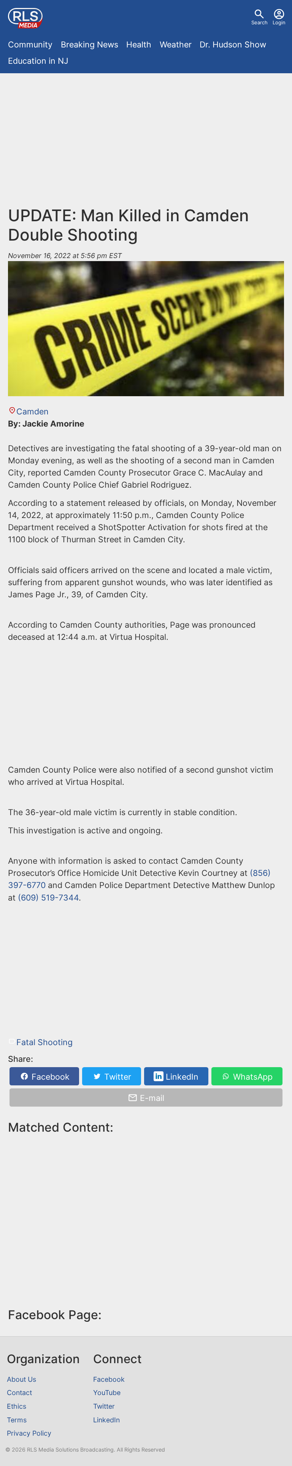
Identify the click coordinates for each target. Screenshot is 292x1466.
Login (279, 22)
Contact (19, 1393)
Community (30, 44)
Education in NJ (38, 61)
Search (259, 22)
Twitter (116, 1076)
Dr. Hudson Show (233, 44)
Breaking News (89, 44)
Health (138, 44)
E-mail (151, 1098)
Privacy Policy (29, 1433)
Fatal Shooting (44, 1042)
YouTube (107, 1393)
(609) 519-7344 (48, 897)
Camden (32, 411)
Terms (17, 1420)
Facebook (49, 1076)
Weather (176, 44)
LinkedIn (180, 1076)
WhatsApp (252, 1076)
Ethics (16, 1406)
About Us (21, 1379)
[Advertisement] (146, 134)
